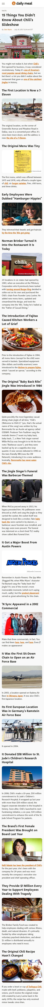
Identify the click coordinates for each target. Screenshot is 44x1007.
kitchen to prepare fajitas (29, 367)
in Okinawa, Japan (15, 696)
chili (6, 183)
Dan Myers (8, 29)
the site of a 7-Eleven (16, 138)
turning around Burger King (18, 289)
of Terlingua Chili (33, 986)
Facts (4, 11)
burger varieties (19, 183)
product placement (30, 593)
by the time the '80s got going (16, 233)
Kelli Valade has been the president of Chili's (22, 865)
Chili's (36, 63)
